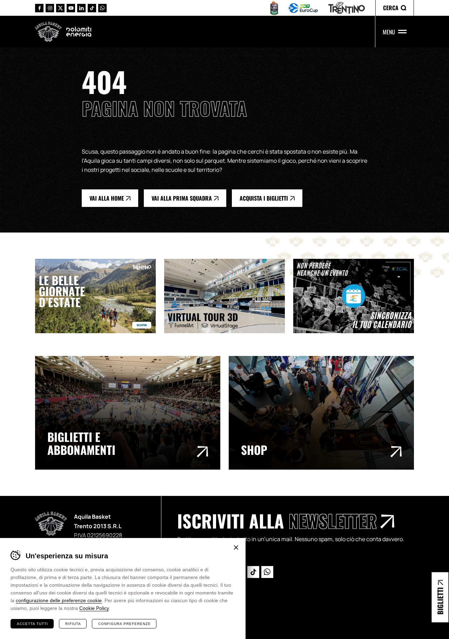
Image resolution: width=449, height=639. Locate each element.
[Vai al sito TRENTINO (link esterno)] (346, 8)
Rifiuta (73, 624)
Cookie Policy (94, 608)
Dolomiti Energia (78, 31)
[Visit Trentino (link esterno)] (99, 296)
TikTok (92, 8)
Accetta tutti (32, 624)
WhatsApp (102, 8)
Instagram (50, 8)
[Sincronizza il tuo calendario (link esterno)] (357, 296)
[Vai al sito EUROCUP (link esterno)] (303, 8)
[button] (394, 8)
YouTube (71, 8)
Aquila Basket (48, 32)
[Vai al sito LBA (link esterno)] (274, 8)
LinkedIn (81, 8)
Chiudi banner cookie (236, 547)
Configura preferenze (124, 624)
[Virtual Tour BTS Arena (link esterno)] (228, 296)
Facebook (39, 8)
